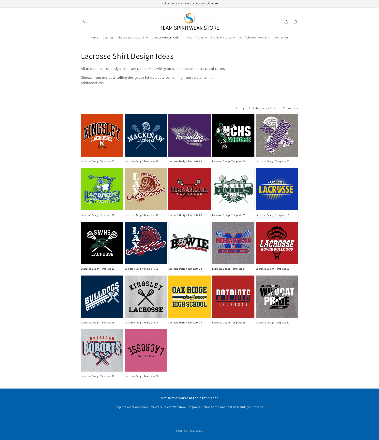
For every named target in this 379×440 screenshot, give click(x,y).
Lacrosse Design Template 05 (272, 161)
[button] (85, 21)
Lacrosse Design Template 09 (229, 215)
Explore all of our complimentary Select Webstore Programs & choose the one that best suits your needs (189, 407)
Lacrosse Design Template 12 (141, 268)
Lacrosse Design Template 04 (229, 161)
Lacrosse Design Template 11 (97, 268)
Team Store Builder (194, 431)
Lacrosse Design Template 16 (97, 322)
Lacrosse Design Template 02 (141, 161)
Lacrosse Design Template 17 (141, 322)
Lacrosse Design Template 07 (141, 215)
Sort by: (240, 108)
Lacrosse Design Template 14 (229, 268)
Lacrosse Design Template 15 (272, 268)
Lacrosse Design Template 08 (185, 215)
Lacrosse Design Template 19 (229, 322)
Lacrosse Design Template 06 (97, 215)
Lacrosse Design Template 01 (97, 161)
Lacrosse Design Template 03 (185, 161)
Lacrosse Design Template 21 (97, 376)
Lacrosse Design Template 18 (185, 322)
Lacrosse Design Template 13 (185, 268)
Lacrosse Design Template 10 (272, 215)
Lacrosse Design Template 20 (272, 322)
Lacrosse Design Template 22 (141, 376)
